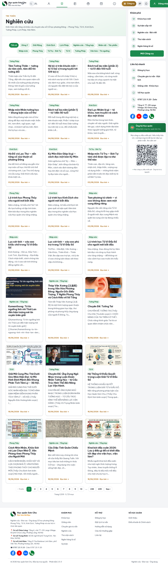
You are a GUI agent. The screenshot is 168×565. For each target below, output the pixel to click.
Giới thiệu (132, 518)
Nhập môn (23, 51)
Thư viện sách (144, 39)
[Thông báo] (146, 3)
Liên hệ (98, 535)
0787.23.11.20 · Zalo (147, 99)
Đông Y (25, 45)
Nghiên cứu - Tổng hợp (83, 45)
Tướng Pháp (80, 51)
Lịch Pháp (64, 45)
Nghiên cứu (66, 531)
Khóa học (65, 518)
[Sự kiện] (101, 4)
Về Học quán (144, 92)
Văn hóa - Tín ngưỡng (99, 51)
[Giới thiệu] (114, 4)
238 (92, 489)
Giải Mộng (37, 45)
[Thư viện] (75, 4)
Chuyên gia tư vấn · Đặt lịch (149, 78)
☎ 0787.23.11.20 (17, 547)
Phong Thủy (38, 51)
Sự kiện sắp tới (145, 25)
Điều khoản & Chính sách (139, 522)
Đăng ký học (144, 70)
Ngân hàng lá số (145, 46)
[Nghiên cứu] (62, 4)
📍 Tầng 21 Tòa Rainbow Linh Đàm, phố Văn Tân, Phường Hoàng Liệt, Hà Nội (33, 542)
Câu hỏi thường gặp (103, 531)
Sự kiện (64, 544)
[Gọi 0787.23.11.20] (151, 116)
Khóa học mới (144, 19)
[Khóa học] (22, 4)
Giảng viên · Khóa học (148, 86)
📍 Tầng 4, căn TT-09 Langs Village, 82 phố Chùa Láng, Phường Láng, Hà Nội (33, 531)
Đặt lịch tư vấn (101, 522)
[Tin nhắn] (140, 3)
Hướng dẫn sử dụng (103, 526)
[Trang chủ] (9, 4)
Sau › (108, 489)
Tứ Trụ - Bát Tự (54, 51)
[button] (88, 4)
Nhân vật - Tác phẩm (107, 45)
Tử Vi (68, 51)
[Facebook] (132, 116)
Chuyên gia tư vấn (69, 526)
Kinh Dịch (51, 45)
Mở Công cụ (147, 53)
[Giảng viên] (49, 4)
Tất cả (14, 45)
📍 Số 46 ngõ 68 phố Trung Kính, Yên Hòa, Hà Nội (33, 537)
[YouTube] (138, 116)
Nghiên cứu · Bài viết (147, 32)
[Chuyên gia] (35, 4)
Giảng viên (66, 522)
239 (100, 489)
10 (81, 489)
